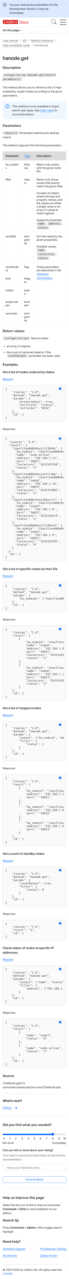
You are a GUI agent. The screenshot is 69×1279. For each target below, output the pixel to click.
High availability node (16, 45)
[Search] (54, 22)
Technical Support (14, 1248)
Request (8, 379)
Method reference (42, 40)
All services (10, 1255)
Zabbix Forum (48, 1255)
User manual (10, 40)
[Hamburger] (63, 22)
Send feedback (35, 1179)
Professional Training (53, 1248)
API (25, 40)
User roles (46, 110)
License (7, 1273)
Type (27, 156)
